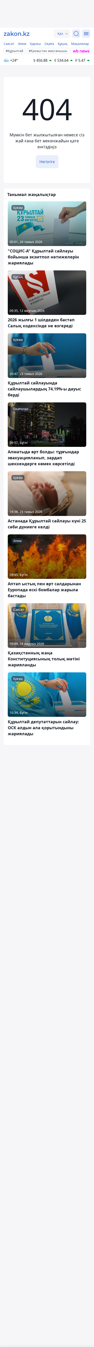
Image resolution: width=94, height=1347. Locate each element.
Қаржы (35, 43)
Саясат (9, 43)
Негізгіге (47, 161)
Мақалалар (80, 43)
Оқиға (49, 43)
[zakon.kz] (17, 33)
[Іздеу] (76, 33)
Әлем (22, 43)
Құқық (63, 43)
